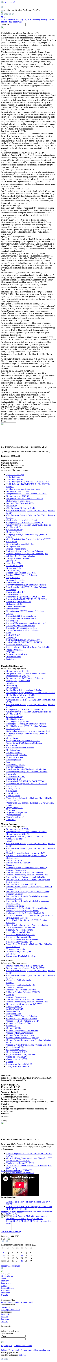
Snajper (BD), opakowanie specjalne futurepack (26, 623)
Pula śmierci (11, 786)
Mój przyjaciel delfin (15, 906)
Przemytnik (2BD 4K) (15, 592)
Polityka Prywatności (10, 1350)
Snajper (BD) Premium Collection (20, 625)
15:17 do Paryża (13, 477)
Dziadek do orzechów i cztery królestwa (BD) (25, 853)
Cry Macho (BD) (13, 527)
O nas (12, 19)
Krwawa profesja (13, 568)
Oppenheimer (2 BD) (15, 1047)
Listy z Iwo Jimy (13, 570)
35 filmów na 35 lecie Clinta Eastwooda (23, 489)
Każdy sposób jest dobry (16, 755)
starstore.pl (5, 1307)
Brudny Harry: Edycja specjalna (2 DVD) (23, 690)
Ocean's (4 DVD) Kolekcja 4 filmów (21, 1018)
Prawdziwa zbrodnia (15, 582)
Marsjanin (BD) (13, 1011)
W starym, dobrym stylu (16, 949)
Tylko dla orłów (13, 795)
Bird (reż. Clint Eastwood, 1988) (20, 503)
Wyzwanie (10, 652)
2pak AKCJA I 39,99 (15, 474)
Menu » (4, 17)
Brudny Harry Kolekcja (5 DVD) (20, 695)
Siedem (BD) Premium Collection (20, 927)
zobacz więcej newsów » (11, 1170)
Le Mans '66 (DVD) (14, 1009)
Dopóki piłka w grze (15, 719)
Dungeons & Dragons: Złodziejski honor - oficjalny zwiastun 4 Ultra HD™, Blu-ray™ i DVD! (28, 1217)
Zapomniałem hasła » (23, 1345)
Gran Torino (11, 541)
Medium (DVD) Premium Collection (21, 575)
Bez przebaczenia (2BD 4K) (18, 496)
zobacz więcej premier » (11, 1266)
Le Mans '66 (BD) (14, 1006)
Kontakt (4, 1295)
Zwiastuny (5, 1290)
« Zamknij (5, 19)
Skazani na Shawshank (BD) (18, 937)
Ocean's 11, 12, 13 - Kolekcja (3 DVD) (22, 1021)
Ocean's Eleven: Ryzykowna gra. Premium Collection (28, 1045)
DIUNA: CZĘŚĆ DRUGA (18, 1161)
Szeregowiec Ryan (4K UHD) (19, 1064)
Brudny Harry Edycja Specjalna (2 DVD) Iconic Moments (30, 692)
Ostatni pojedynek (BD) (16, 1057)
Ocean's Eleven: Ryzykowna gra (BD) (22, 1038)
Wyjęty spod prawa (14, 649)
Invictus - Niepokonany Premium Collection (24, 551)
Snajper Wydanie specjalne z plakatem (22, 630)
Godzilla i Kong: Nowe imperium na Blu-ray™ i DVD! (29, 1158)
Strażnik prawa (12, 793)
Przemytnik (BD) (13, 594)
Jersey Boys (11, 561)
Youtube (4, 1317)
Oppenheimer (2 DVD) (16, 1049)
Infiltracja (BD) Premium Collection (21, 990)
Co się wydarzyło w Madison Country (22, 520)
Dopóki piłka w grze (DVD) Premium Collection (26, 726)
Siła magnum (11, 791)
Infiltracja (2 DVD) (14, 987)
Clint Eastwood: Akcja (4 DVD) (20, 697)
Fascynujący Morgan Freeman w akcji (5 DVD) (26, 534)
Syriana (9, 1061)
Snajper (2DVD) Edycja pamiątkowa (22, 618)
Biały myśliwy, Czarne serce (18, 501)
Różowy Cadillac (13, 788)
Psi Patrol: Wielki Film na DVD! (20, 1172)
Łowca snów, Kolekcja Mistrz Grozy (21, 956)
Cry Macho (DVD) (14, 530)
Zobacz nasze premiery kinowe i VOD (17, 1302)
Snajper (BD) (12, 621)
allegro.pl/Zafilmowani (10, 1309)
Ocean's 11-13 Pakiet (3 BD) (18, 1023)
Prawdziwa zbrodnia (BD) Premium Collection (26, 585)
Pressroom (5, 1293)
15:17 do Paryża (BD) (15, 479)
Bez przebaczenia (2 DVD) (17, 491)
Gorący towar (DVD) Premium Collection (24, 743)
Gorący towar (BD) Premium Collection (23, 740)
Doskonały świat (13, 532)
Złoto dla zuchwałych (15, 817)
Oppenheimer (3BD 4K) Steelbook (21, 1054)
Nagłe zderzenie (13, 577)
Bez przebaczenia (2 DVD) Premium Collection (26, 494)
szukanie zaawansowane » (12, 22)
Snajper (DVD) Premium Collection (21, 628)
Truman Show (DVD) (11, 1231)
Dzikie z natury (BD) (15, 860)
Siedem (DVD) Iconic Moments (19, 930)
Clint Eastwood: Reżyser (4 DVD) (20, 508)
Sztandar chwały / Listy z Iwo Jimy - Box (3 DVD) (27, 647)
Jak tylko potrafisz (14, 752)
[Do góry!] (9, 2)
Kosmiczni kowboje (14, 565)
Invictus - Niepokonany (16, 549)
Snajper (9, 613)
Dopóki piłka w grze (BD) (17, 721)
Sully (8, 633)
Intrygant (10, 994)
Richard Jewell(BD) (14, 604)
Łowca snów (11, 954)
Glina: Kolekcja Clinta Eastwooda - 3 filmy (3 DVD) (28, 539)
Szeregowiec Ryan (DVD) (17, 1066)
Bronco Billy (11, 506)
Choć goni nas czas (14, 839)
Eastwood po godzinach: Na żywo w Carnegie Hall (28, 731)
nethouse (22, 1355)
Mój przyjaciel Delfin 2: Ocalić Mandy (22, 911)
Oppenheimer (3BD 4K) (16, 1052)
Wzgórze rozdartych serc (16, 654)
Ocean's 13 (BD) (13, 1028)
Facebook (5, 1314)
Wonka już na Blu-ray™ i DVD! (20, 1163)
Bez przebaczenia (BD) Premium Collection (24, 498)
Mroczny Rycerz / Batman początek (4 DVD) (25, 877)
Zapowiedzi (29, 19)
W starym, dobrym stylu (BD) (18, 951)
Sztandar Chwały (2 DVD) (17, 645)
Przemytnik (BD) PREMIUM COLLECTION (25, 597)
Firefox (9, 537)
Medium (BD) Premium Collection (21, 573)
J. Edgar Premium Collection (18, 558)
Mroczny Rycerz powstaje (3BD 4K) (21, 884)
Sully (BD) (11, 637)
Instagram (5, 1319)
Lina (8, 762)
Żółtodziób (11, 659)
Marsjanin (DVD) (13, 1014)
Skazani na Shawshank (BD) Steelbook (23, 939)
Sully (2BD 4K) (13, 635)
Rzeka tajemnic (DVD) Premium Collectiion (25, 611)
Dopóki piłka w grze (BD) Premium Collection (26, 724)
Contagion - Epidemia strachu (18, 980)
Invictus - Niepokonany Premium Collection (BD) (27, 553)
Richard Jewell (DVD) (15, 606)
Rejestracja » (6, 1345)
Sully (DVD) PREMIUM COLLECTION (24, 642)
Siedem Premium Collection (18, 932)
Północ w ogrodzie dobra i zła (18, 601)
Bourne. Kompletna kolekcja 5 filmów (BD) (24, 966)
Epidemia (10, 865)
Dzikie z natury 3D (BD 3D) (18, 863)
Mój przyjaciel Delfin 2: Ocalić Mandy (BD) (25, 913)
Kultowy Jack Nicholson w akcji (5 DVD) (24, 1004)
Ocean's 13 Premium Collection (19, 1033)
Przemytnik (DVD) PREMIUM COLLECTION (26, 599)
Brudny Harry (12, 688)
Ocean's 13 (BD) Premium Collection (22, 1030)
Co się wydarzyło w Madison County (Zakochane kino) (29, 525)
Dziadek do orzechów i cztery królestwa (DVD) (26, 855)
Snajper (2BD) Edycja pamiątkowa (21, 616)
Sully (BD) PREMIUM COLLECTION (23, 640)
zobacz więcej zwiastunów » (13, 1212)
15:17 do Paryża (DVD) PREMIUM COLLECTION (28, 484)
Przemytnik (11, 589)
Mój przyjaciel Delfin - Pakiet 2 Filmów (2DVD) (26, 908)
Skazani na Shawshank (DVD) (19, 942)
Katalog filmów (47, 19)
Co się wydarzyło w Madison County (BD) (24, 522)
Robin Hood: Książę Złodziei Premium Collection (27, 925)
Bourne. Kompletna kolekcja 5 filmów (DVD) (25, 968)
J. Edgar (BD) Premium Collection (20, 556)
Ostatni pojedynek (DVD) (17, 1059)
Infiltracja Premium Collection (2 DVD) (23, 992)
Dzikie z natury (12, 858)
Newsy (37, 19)
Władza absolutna (13, 657)
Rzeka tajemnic (12, 609)
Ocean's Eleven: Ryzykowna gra (20, 1035)
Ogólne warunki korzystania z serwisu (37, 1350)
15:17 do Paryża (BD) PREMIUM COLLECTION (28, 482)
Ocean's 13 (11, 1026)
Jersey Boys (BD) (13, 563)
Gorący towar (12, 738)
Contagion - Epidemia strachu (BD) (21, 985)
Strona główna (7, 1276)
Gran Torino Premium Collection (20, 544)
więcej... (10, 486)
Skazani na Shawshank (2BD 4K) (20, 934)
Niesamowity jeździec (15, 580)
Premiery (19, 19)
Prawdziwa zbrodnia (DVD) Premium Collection (26, 587)
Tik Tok (4, 1321)
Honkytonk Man (13, 546)
